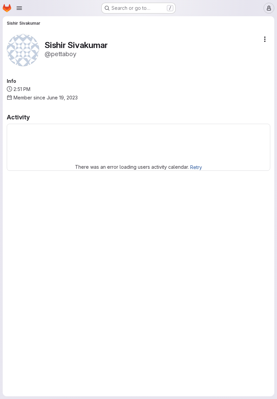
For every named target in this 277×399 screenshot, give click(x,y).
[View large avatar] (23, 49)
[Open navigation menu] (19, 8)
